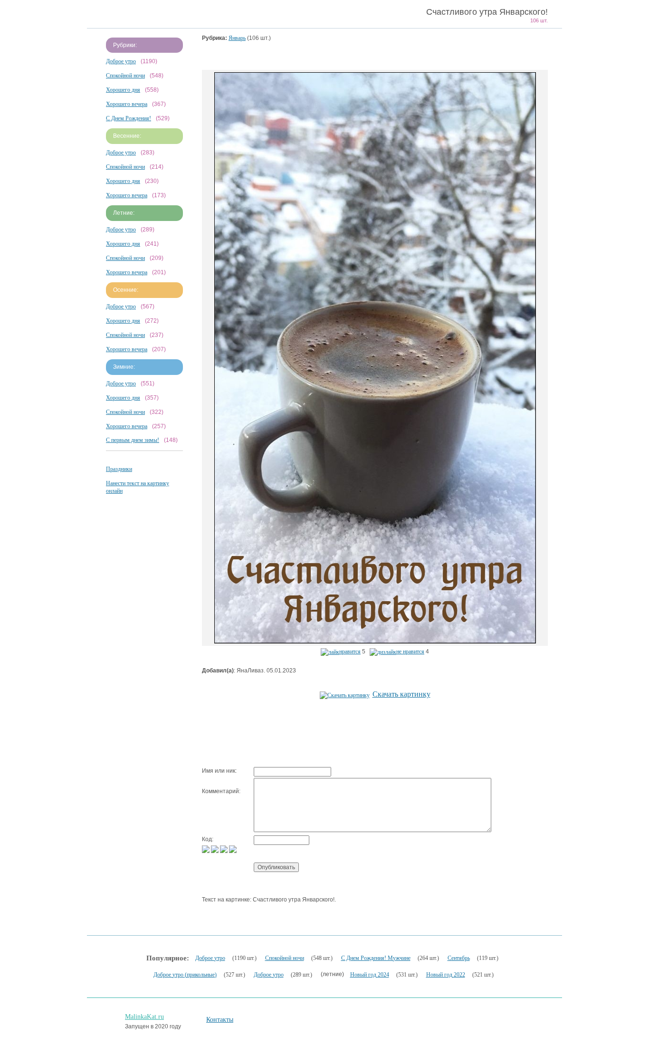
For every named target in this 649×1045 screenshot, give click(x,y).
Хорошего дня (123, 89)
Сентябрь (459, 958)
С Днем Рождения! (128, 118)
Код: (207, 839)
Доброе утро (121, 61)
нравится (350, 651)
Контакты (219, 1019)
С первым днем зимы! (132, 440)
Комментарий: (221, 791)
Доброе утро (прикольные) (185, 974)
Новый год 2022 (445, 974)
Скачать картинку (401, 694)
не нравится (410, 651)
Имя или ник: (219, 770)
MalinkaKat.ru (144, 1016)
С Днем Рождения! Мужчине (375, 958)
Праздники (119, 469)
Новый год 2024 (369, 974)
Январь (237, 38)
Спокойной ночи (125, 75)
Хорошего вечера (126, 104)
